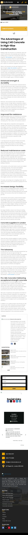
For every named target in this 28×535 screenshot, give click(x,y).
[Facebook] (12, 343)
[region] (14, 434)
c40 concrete (11, 274)
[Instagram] (15, 343)
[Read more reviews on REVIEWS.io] (14, 421)
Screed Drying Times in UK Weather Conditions (17, 362)
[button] (18, 2)
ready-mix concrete (12, 68)
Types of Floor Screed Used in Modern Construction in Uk (18, 357)
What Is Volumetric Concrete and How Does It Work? (18, 352)
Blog (8, 353)
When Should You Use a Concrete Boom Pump (17, 368)
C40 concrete (8, 57)
